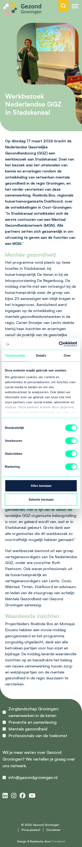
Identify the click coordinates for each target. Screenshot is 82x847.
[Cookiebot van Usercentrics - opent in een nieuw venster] (59, 344)
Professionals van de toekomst (37, 735)
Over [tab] (67, 355)
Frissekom (58, 841)
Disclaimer (54, 830)
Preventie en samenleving (32, 722)
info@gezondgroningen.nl (32, 777)
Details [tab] (41, 355)
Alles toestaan (41, 485)
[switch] (71, 440)
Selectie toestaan (41, 499)
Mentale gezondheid (27, 728)
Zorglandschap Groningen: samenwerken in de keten (33, 712)
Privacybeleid (31, 830)
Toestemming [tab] (15, 355)
